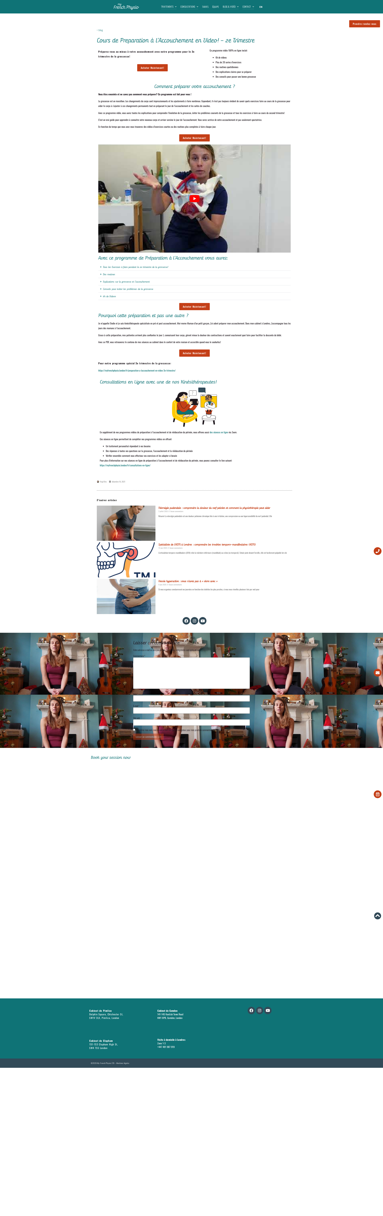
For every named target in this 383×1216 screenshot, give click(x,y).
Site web (136, 718)
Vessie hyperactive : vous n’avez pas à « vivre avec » (188, 581)
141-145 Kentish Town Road (170, 1014)
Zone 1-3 (161, 1043)
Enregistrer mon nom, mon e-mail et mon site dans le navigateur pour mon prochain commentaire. (174, 730)
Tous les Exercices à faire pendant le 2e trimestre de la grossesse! (135, 267)
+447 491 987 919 (166, 1047)
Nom (135, 694)
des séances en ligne (219, 432)
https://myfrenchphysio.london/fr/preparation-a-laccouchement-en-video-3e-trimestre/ (137, 370)
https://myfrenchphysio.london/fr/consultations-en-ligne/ (125, 465)
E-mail (136, 706)
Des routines (109, 274)
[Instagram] (194, 621)
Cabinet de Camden (167, 1010)
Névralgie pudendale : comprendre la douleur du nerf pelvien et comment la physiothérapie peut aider (214, 508)
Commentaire (139, 656)
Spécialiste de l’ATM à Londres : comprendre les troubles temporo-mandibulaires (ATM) (207, 544)
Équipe (215, 7)
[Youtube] (202, 621)
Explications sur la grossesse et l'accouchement (126, 281)
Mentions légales (122, 1063)
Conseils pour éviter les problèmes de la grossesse (128, 289)
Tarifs (205, 7)
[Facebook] (186, 621)
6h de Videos (109, 296)
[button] (194, 267)
